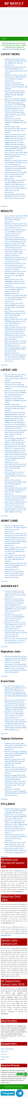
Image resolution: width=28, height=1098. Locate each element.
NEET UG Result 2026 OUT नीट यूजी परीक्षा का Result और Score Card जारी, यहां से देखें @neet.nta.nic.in (15, 343)
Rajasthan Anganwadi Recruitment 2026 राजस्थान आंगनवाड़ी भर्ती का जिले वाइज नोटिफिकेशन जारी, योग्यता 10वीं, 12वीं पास (16, 658)
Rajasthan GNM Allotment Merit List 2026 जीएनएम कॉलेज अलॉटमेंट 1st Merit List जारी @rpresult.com (16, 259)
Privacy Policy (5, 1057)
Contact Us (4, 1051)
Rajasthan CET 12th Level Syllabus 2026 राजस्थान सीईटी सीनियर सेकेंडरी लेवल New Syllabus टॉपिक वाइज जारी (16, 817)
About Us (4, 1054)
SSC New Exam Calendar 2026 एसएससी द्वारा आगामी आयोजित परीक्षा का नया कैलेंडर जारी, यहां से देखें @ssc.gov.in (15, 688)
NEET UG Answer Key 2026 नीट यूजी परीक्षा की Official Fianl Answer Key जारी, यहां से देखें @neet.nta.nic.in (16, 640)
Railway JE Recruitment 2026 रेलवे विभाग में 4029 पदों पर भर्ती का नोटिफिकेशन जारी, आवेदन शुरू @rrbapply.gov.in (15, 101)
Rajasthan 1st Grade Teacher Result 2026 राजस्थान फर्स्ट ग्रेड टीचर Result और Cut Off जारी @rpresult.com (16, 162)
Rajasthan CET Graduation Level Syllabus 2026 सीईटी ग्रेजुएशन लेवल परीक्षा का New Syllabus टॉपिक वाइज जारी (16, 823)
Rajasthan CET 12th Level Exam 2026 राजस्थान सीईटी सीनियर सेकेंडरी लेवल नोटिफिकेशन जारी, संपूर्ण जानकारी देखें (16, 708)
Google (23, 49)
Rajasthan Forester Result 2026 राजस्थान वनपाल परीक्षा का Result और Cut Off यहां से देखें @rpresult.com (15, 245)
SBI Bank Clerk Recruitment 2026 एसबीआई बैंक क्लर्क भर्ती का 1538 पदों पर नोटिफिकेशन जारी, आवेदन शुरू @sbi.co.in (15, 136)
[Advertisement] (14, 22)
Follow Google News (7, 1049)
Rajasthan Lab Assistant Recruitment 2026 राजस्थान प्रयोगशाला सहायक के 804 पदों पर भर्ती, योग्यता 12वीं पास (16, 664)
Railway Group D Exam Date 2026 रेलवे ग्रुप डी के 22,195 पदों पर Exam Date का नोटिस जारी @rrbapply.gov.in (15, 702)
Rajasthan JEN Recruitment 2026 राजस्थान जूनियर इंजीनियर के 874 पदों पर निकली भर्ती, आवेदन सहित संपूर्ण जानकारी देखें (16, 452)
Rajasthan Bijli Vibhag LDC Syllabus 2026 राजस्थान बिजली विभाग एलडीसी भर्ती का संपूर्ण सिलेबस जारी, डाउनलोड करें (16, 148)
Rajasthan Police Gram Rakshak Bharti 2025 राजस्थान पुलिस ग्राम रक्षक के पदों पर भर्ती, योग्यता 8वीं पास (16, 670)
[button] (26, 39)
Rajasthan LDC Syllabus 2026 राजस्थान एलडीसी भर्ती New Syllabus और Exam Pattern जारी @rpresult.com (15, 850)
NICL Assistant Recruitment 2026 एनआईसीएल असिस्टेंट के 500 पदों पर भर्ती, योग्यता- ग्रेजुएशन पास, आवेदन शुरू (15, 510)
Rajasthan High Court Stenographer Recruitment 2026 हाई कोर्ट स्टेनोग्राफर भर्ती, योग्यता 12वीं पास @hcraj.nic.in (16, 498)
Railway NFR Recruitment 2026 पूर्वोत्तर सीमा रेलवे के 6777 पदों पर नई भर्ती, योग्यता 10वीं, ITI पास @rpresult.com (15, 196)
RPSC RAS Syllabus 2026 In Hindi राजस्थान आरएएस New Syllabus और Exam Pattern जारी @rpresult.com (15, 844)
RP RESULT (14, 3)
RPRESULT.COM (8, 49)
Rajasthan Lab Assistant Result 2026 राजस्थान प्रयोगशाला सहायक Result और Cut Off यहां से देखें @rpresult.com (16, 240)
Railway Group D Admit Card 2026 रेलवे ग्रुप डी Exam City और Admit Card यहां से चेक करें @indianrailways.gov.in (16, 535)
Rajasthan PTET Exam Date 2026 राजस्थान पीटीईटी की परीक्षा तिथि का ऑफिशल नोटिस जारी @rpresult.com (16, 727)
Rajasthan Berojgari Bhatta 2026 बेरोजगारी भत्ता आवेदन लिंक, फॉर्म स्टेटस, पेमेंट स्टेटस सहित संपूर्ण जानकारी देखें (16, 777)
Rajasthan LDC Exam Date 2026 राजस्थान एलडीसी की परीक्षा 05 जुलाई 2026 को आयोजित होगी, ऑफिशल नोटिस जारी (16, 722)
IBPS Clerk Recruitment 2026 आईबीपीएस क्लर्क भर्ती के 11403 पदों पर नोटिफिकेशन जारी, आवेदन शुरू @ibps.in (15, 142)
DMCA (3, 1059)
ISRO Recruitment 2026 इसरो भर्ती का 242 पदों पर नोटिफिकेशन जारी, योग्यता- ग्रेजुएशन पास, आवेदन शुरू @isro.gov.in (15, 182)
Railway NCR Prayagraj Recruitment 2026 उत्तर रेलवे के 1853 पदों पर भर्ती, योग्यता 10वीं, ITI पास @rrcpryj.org (16, 504)
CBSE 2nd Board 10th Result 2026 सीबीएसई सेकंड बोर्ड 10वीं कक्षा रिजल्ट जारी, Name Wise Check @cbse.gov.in (15, 329)
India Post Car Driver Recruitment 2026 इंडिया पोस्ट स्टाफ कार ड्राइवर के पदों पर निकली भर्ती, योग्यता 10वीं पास (15, 168)
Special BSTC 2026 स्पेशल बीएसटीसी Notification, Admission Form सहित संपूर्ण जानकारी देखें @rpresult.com (15, 107)
